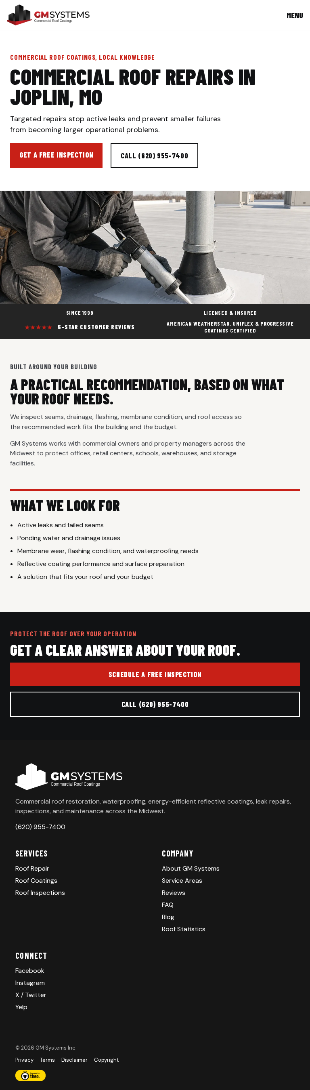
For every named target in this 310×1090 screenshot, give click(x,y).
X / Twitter (30, 995)
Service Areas (182, 880)
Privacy (24, 1059)
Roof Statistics (183, 929)
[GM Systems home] (48, 14)
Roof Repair (32, 868)
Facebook (29, 970)
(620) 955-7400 (40, 827)
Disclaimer (74, 1059)
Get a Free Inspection (56, 154)
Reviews (173, 892)
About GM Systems (191, 868)
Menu (295, 15)
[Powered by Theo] (154, 1075)
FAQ (168, 905)
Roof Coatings (36, 880)
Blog (168, 917)
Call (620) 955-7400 (154, 155)
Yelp (21, 1007)
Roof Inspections (40, 892)
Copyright (106, 1059)
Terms (47, 1059)
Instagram (30, 982)
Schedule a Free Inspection (155, 674)
